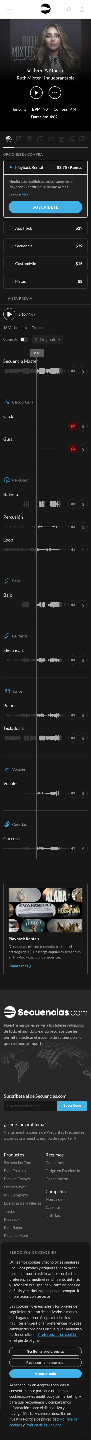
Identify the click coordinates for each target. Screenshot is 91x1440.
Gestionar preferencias (45, 1351)
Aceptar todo (45, 1373)
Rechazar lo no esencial (45, 1362)
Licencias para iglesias (22, 1203)
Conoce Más (18, 194)
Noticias (53, 1215)
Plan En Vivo (15, 1170)
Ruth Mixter (29, 78)
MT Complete (16, 1194)
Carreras (53, 1207)
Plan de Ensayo (17, 1178)
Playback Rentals (18, 1235)
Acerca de (54, 1199)
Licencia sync (15, 1186)
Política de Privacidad (43, 1425)
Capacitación (57, 1178)
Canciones (55, 1162)
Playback (11, 1219)
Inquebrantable (59, 78)
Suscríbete (45, 207)
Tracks (9, 1211)
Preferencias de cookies (58, 1334)
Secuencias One (17, 1162)
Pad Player (13, 1227)
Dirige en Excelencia (63, 1170)
